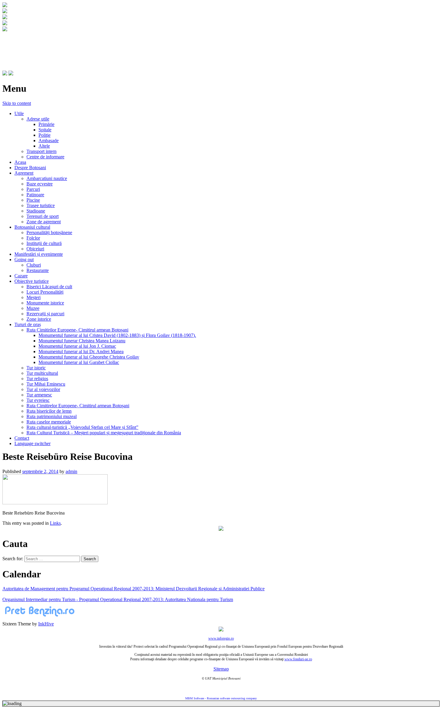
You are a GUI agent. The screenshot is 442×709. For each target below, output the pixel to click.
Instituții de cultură (44, 243)
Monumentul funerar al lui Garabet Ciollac (78, 362)
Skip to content (16, 103)
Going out (24, 259)
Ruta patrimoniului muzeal (51, 416)
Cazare (21, 275)
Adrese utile (37, 118)
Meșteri (33, 297)
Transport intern (41, 151)
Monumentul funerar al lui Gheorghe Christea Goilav (88, 356)
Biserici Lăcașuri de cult (49, 286)
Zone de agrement (43, 221)
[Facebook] (4, 73)
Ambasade (48, 140)
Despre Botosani (30, 167)
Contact (21, 438)
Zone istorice (38, 319)
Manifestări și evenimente (38, 254)
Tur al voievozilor (43, 389)
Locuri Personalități (44, 292)
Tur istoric (36, 367)
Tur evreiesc (38, 400)
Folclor (33, 237)
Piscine (33, 200)
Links (55, 523)
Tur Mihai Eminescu (45, 384)
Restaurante (37, 270)
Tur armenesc (39, 394)
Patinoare (35, 194)
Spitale (44, 129)
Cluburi (33, 264)
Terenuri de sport (42, 216)
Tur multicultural (42, 373)
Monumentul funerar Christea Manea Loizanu (81, 340)
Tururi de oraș (27, 324)
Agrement (23, 173)
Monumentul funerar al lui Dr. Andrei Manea (81, 351)
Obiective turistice (31, 281)
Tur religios (37, 378)
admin (71, 471)
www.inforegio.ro (221, 638)
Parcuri (33, 189)
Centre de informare (45, 156)
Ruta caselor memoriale (48, 421)
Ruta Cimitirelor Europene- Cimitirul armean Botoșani (77, 405)
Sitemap (221, 668)
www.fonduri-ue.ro (298, 659)
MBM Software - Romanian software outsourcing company (221, 698)
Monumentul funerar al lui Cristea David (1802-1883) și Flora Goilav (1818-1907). (117, 335)
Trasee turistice (40, 205)
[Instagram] (10, 73)
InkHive (46, 623)
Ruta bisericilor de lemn (49, 411)
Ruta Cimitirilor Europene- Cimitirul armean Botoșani (77, 329)
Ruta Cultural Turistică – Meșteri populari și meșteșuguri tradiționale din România (103, 432)
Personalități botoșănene (49, 232)
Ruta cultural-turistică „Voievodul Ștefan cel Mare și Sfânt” (82, 427)
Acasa (20, 162)
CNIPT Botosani (36, 44)
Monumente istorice (45, 302)
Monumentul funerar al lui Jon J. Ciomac (77, 346)
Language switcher (32, 443)
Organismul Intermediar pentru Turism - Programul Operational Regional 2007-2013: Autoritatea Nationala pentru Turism (117, 599)
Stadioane (35, 210)
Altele (44, 145)
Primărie (46, 124)
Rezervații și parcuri (45, 313)
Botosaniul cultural (32, 227)
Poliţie (44, 135)
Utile (19, 113)
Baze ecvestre (39, 183)
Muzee (32, 308)
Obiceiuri (35, 248)
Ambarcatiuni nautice (46, 178)
